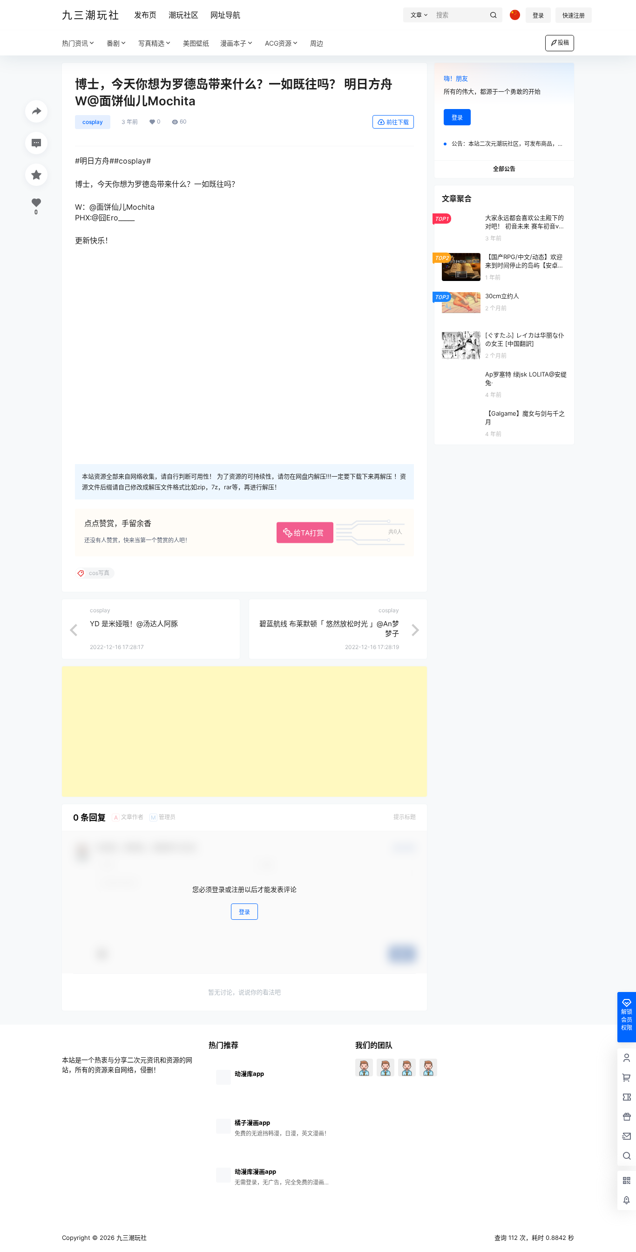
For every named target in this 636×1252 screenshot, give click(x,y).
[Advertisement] (244, 731)
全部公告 (504, 168)
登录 (538, 15)
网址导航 (225, 15)
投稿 (563, 42)
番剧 (113, 43)
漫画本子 (233, 43)
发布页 (145, 15)
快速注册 (573, 15)
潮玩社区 (183, 15)
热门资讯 (75, 43)
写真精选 (151, 43)
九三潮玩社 (131, 1237)
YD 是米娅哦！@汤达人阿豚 (134, 623)
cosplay (92, 121)
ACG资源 (278, 43)
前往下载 (397, 122)
